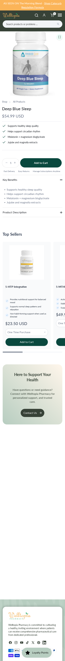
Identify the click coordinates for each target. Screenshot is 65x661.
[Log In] (44, 15)
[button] (59, 37)
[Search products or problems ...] (58, 24)
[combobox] (32, 24)
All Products (19, 101)
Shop (4, 101)
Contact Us (30, 412)
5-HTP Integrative (16, 286)
